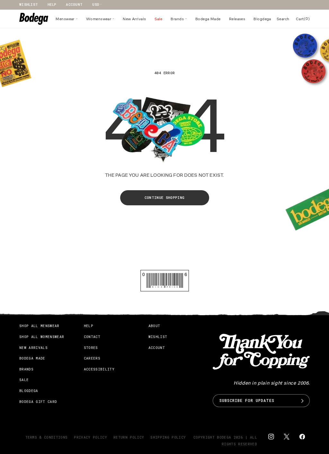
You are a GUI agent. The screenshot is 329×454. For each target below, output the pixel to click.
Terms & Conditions (46, 437)
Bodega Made (32, 358)
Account (74, 4)
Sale (24, 379)
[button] (67, 19)
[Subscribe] (302, 400)
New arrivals (33, 347)
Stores (91, 347)
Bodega (224, 437)
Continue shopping (165, 197)
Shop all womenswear (41, 336)
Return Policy (128, 437)
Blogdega (28, 390)
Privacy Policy (90, 437)
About (154, 325)
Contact (92, 336)
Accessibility (99, 369)
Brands (26, 369)
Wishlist (28, 4)
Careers (92, 358)
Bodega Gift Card (38, 401)
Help (52, 4)
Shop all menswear (39, 325)
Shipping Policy (168, 437)
